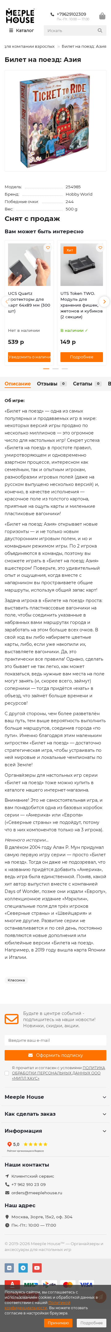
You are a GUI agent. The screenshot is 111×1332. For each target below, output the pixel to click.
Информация (23, 1131)
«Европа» (72, 815)
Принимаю (58, 1323)
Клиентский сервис (32, 1176)
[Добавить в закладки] (47, 247)
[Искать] (100, 30)
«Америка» (38, 815)
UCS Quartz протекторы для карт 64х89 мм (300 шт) (29, 302)
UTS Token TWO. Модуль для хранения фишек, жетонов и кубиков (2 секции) (81, 305)
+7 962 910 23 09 (28, 1184)
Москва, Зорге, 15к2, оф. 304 (41, 1216)
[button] (7, 301)
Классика (16, 980)
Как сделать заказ (30, 1114)
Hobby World (79, 194)
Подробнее (91, 1323)
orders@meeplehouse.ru (36, 1192)
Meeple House (24, 1097)
